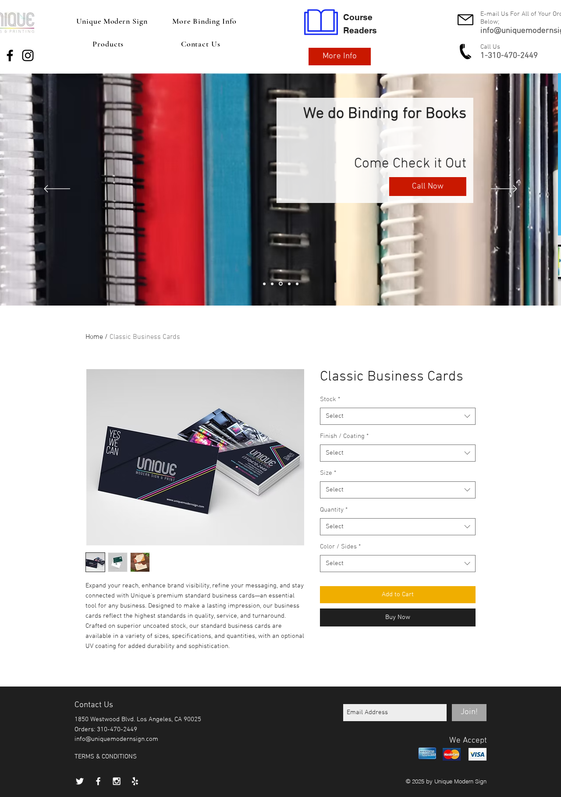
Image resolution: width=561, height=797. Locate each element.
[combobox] (398, 416)
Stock (330, 399)
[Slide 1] (272, 283)
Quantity (334, 510)
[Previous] (57, 189)
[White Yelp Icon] (135, 781)
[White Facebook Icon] (98, 781)
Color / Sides (340, 547)
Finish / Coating (344, 436)
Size (328, 473)
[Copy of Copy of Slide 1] (289, 283)
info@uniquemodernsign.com (116, 739)
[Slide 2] (297, 283)
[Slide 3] (264, 283)
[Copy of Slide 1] (281, 284)
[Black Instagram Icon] (28, 55)
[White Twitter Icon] (80, 781)
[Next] (504, 189)
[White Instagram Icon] (116, 781)
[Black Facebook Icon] (10, 55)
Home (94, 337)
